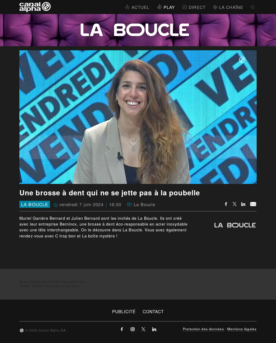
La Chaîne (231, 7)
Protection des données (203, 328)
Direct (197, 7)
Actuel (140, 7)
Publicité (124, 311)
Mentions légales (242, 328)
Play (169, 7)
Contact (153, 311)
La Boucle (34, 204)
